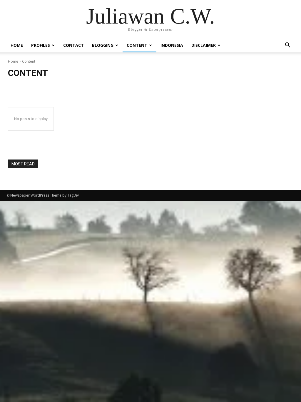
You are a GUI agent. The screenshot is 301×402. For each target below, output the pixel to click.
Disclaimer (203, 45)
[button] (287, 46)
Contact (73, 45)
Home (17, 45)
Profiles (40, 45)
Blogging (102, 45)
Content (137, 45)
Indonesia (171, 45)
